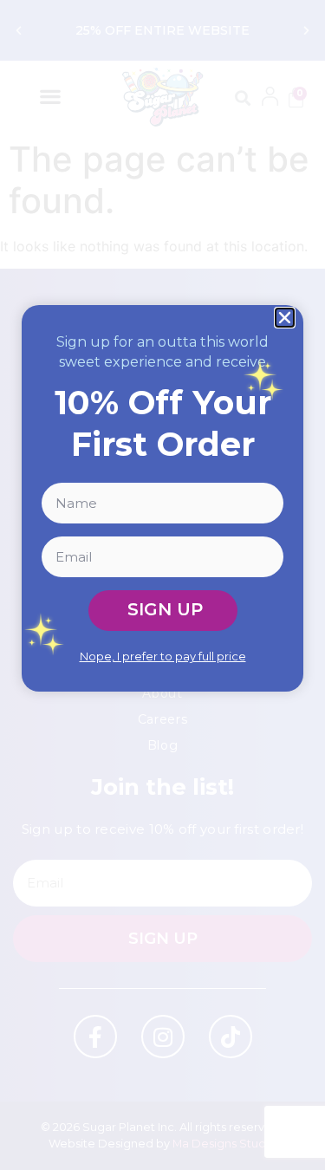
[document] (162, 585)
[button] (284, 317)
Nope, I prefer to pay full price (163, 656)
